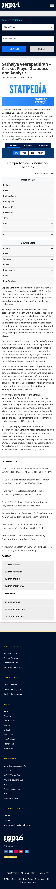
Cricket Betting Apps (15, 616)
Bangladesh (9, 748)
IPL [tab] (16, 153)
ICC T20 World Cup (12, 775)
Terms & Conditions (43, 879)
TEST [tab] (40, 153)
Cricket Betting (12, 602)
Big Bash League (11, 798)
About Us (25, 873)
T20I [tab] (24, 153)
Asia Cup (7, 770)
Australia (7, 716)
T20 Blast (8, 793)
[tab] (13, 145)
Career (34, 873)
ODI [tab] (32, 153)
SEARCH (14, 49)
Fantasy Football (13, 572)
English (7, 815)
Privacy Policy (27, 879)
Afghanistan (9, 744)
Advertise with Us (28, 882)
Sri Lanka (7, 730)
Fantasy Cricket (12, 565)
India (6, 711)
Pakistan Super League (13, 789)
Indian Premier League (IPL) (15, 766)
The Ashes (8, 784)
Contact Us (44, 873)
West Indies (9, 734)
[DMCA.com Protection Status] (10, 857)
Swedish (7, 820)
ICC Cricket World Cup (13, 780)
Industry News (13, 873)
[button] (6, 851)
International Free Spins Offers (17, 825)
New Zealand (9, 739)
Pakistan (7, 725)
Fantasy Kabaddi (12, 579)
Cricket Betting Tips (15, 609)
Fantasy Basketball (14, 586)
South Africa (9, 720)
